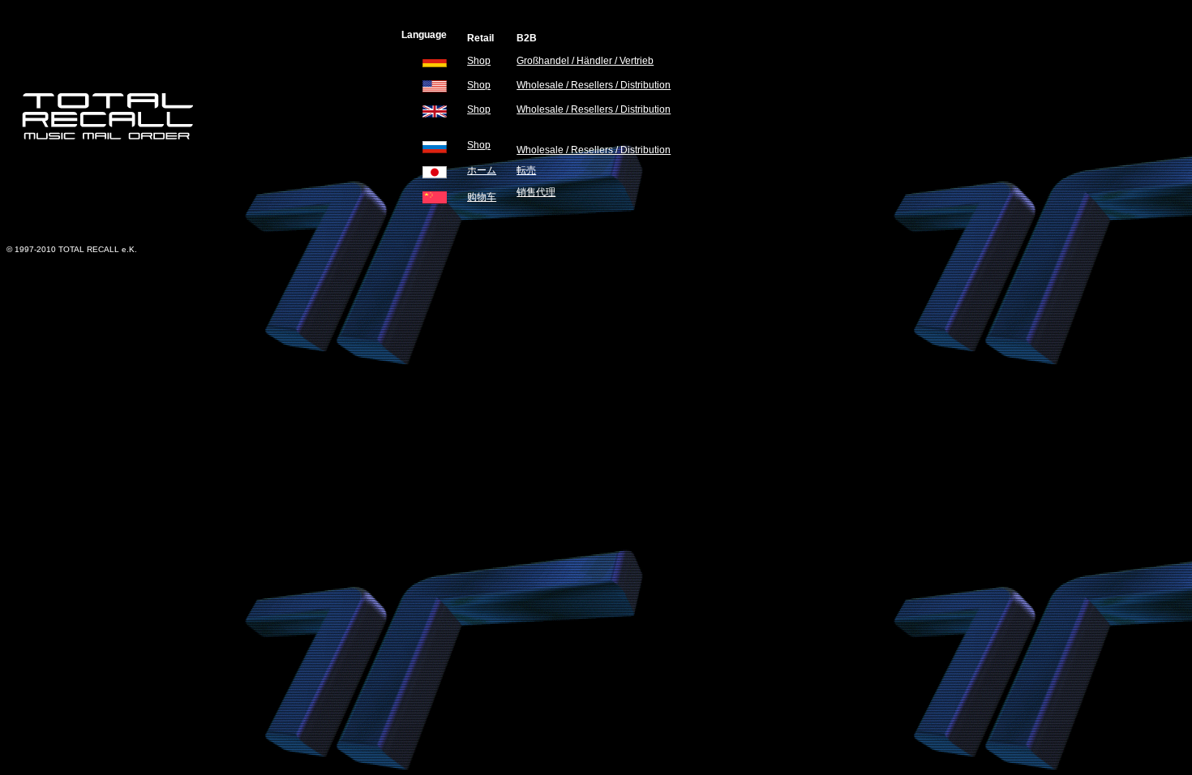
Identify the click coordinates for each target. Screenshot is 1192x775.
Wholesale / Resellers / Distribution (594, 85)
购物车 (481, 197)
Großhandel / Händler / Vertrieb (585, 60)
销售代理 (536, 192)
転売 (526, 170)
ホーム (481, 170)
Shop (479, 60)
